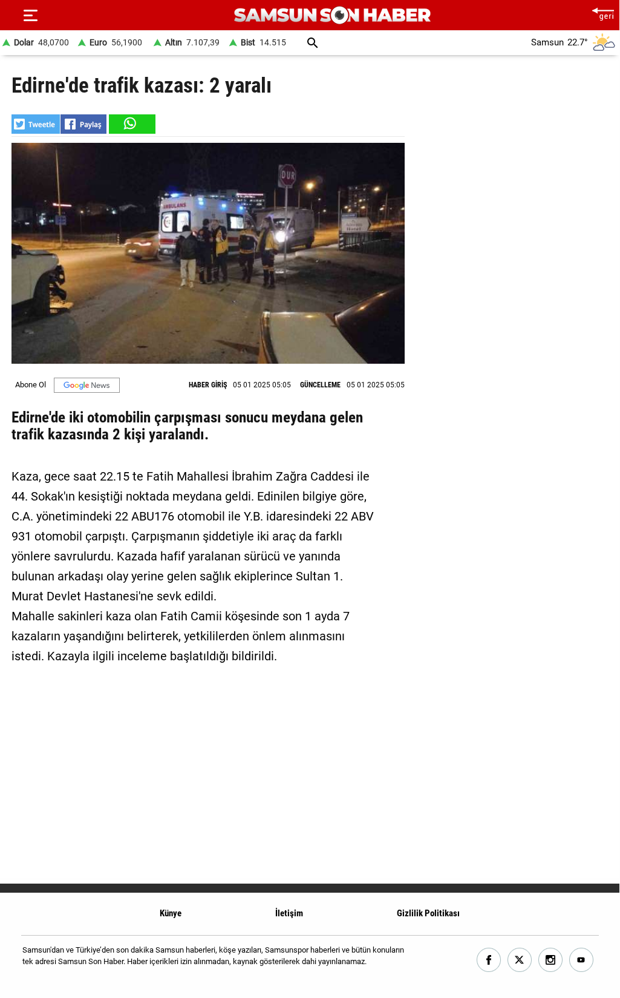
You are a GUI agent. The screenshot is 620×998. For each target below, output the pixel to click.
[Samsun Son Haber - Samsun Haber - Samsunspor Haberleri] (332, 15)
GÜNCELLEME (320, 385)
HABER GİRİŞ (208, 385)
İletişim (289, 913)
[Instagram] (550, 960)
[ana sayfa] (602, 12)
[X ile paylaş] (35, 124)
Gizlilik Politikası (428, 913)
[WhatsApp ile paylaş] (131, 124)
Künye (170, 913)
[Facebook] (489, 960)
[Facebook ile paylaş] (83, 124)
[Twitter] (519, 960)
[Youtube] (581, 960)
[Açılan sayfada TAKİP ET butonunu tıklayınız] (87, 385)
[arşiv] (312, 43)
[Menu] (30, 15)
